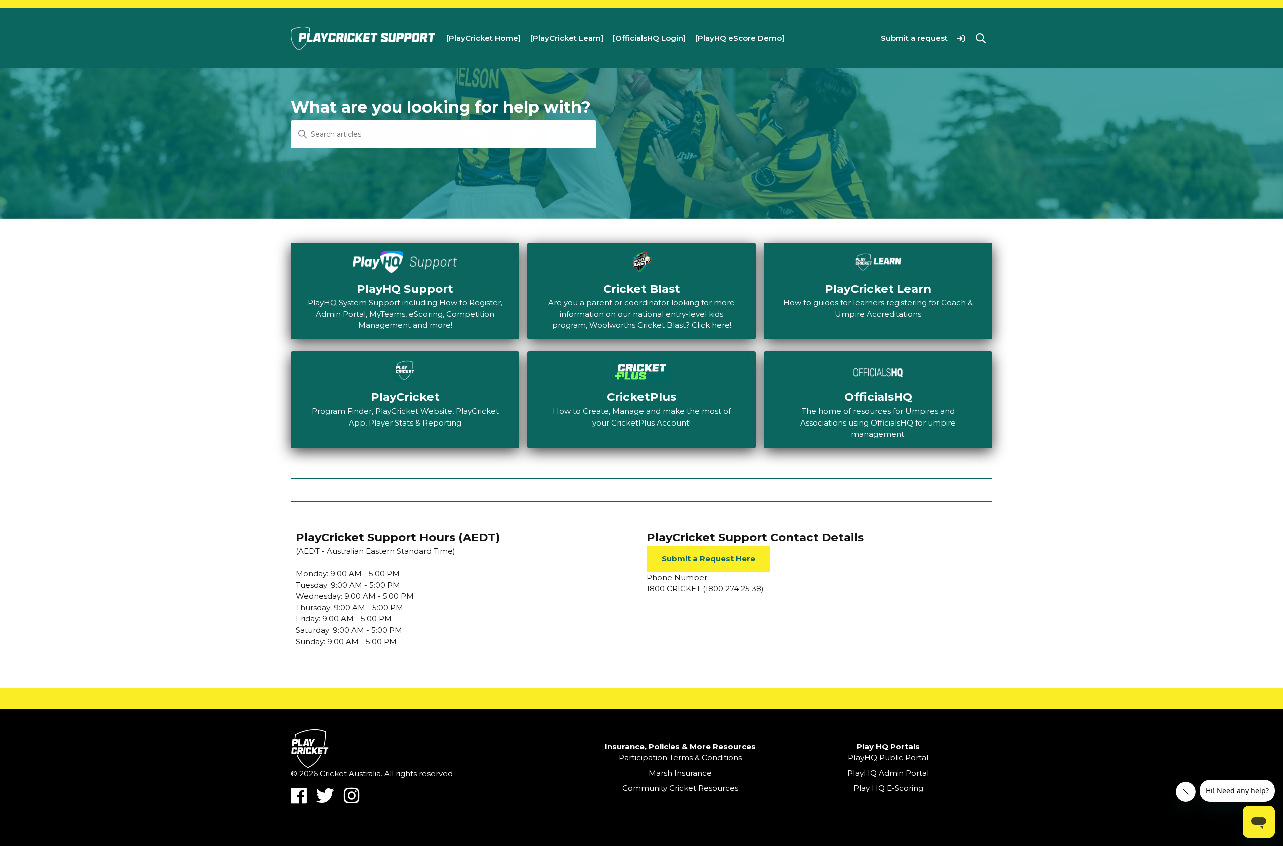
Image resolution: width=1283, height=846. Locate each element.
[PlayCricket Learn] (566, 38)
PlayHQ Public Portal (888, 757)
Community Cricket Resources (680, 788)
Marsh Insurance (680, 773)
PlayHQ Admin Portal (888, 773)
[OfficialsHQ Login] (649, 38)
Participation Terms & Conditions (680, 757)
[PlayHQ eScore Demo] (739, 38)
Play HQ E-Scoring (888, 788)
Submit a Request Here (708, 558)
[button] (961, 38)
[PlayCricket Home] (483, 38)
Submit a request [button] (914, 38)
